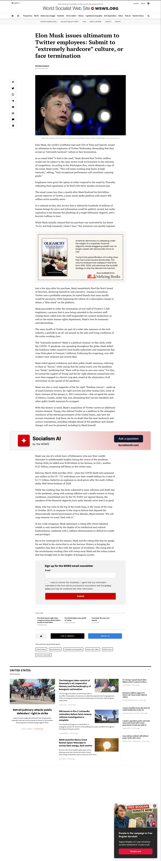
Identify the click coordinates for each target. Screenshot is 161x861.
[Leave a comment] (13, 119)
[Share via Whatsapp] (13, 94)
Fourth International (48, 21)
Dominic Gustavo (42, 66)
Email (47, 570)
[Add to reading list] (13, 126)
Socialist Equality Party (70, 21)
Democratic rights (92, 649)
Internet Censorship (43, 655)
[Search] (148, 17)
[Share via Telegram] (13, 101)
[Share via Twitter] (13, 88)
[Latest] (18, 17)
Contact (136, 3)
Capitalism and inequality (73, 649)
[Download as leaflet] (13, 113)
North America (55, 649)
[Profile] (148, 4)
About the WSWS (95, 21)
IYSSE (84, 21)
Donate (118, 21)
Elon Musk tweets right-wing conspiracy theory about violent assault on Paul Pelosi (48, 620)
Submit (80, 596)
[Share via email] (13, 107)
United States (41, 649)
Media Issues (107, 649)
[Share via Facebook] (13, 82)
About (143, 3)
